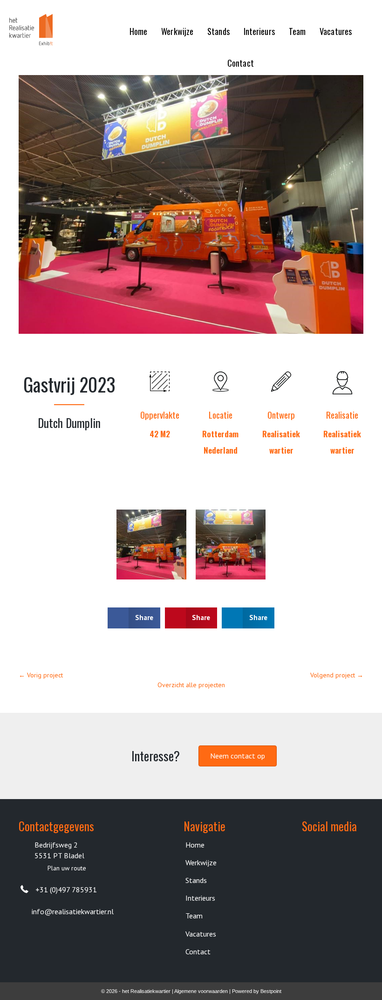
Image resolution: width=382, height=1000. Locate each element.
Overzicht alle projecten (191, 685)
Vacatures (200, 933)
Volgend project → (336, 675)
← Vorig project (41, 675)
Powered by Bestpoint (256, 991)
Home (195, 844)
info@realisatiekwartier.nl (73, 911)
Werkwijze (201, 862)
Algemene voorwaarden (201, 991)
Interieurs (200, 898)
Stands (196, 880)
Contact (198, 951)
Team (194, 915)
